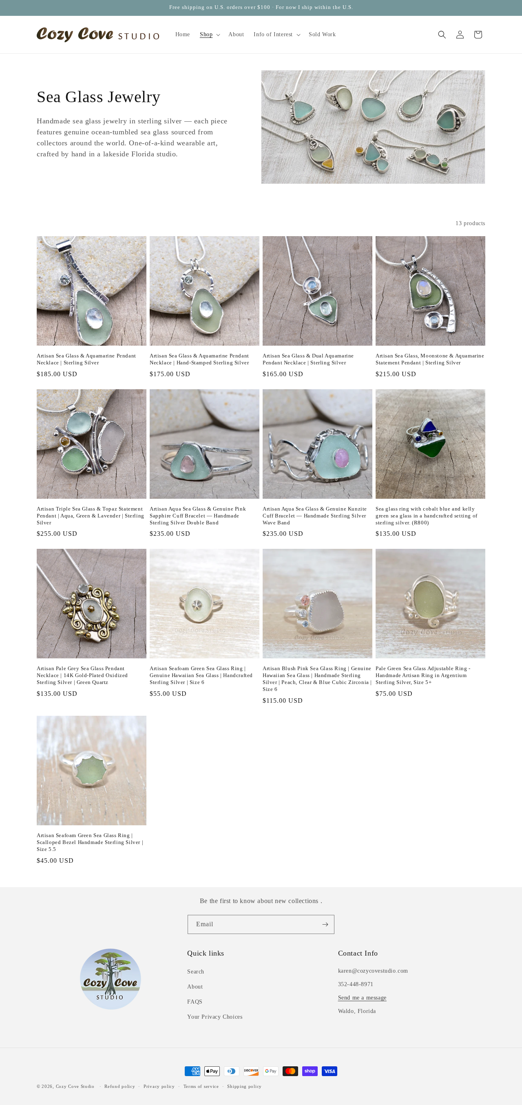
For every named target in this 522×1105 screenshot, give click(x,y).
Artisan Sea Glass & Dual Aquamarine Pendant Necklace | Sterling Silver (308, 359)
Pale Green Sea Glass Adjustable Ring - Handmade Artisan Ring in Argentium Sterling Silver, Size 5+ (423, 675)
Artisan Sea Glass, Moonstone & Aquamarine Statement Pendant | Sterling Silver (430, 359)
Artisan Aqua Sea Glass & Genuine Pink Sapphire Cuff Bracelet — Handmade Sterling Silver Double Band (198, 516)
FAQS (194, 1002)
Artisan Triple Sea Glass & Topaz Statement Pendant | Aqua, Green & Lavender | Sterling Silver (90, 516)
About (195, 987)
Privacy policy (159, 1086)
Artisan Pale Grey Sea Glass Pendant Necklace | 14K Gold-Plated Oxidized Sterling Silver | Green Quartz (82, 675)
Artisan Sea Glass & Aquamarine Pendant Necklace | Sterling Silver (86, 359)
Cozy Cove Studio (75, 1086)
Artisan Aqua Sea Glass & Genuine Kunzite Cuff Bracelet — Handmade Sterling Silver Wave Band (315, 516)
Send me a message (362, 998)
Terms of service (201, 1086)
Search (195, 972)
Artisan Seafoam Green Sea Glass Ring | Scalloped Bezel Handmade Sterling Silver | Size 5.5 (90, 842)
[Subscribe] (325, 924)
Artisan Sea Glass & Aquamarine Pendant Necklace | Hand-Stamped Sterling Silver (199, 359)
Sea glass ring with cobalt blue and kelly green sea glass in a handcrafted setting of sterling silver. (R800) (427, 516)
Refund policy (119, 1086)
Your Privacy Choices (214, 1017)
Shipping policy (244, 1086)
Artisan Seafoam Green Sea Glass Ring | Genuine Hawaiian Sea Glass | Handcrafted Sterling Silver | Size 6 (201, 675)
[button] (209, 34)
